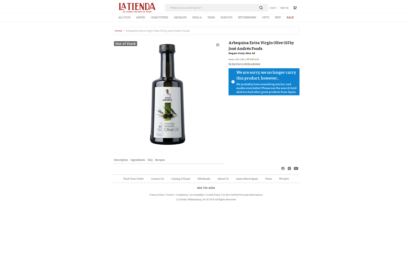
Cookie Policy (213, 195)
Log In (272, 7)
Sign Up (284, 7)
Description (121, 159)
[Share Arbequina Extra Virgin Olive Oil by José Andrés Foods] (218, 45)
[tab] (121, 160)
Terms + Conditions (177, 195)
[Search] (261, 7)
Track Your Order (133, 178)
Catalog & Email (180, 178)
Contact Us (157, 178)
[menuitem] (124, 17)
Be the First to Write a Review (244, 64)
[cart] (295, 8)
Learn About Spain (247, 178)
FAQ (150, 159)
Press (268, 178)
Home (119, 31)
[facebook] (283, 168)
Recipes (160, 159)
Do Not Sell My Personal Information (242, 195)
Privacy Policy (157, 195)
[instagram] (289, 168)
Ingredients (138, 159)
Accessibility (197, 195)
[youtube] (296, 168)
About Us (223, 178)
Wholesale (203, 178)
